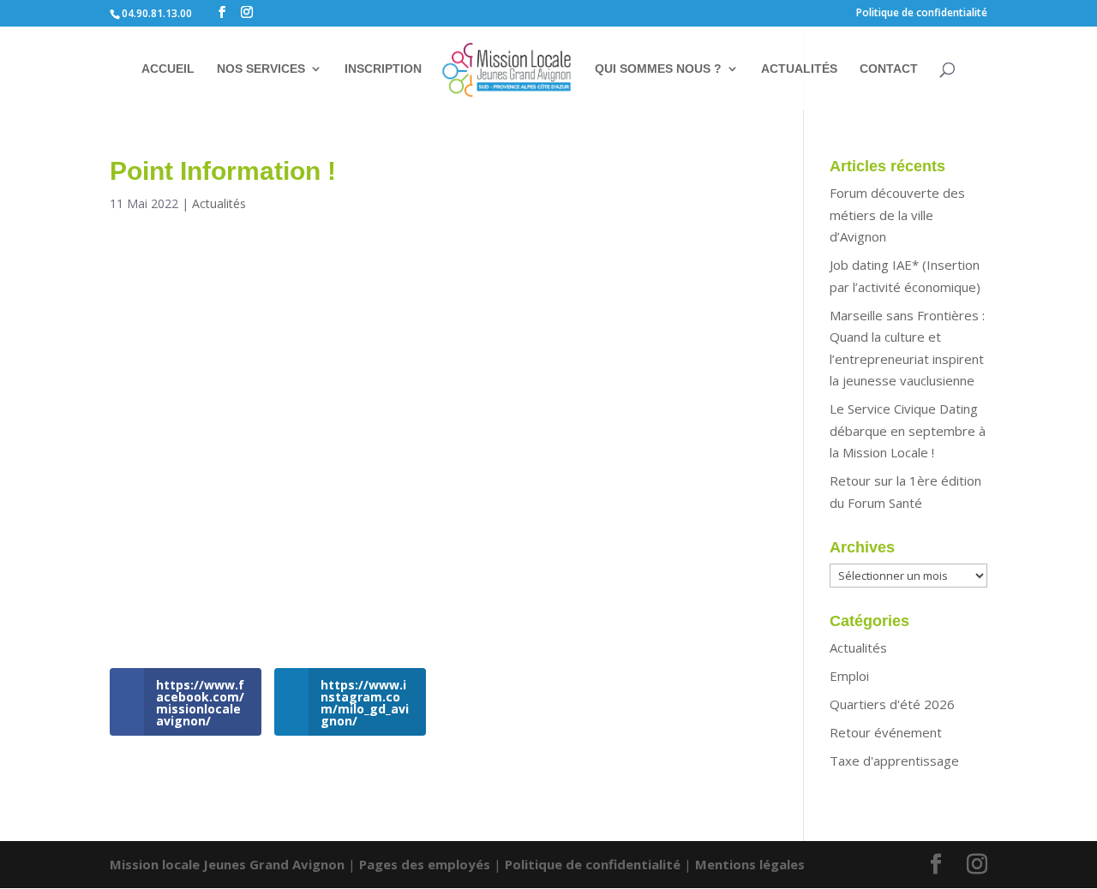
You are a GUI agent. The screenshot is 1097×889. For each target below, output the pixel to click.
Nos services (261, 69)
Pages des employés (424, 864)
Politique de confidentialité (921, 14)
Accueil (168, 69)
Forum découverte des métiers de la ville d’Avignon (897, 214)
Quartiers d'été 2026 (892, 704)
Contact (889, 69)
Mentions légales (750, 864)
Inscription (383, 69)
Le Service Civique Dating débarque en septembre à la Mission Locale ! (908, 430)
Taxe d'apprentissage (894, 760)
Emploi (849, 675)
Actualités (799, 69)
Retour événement (886, 732)
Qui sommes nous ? (658, 69)
